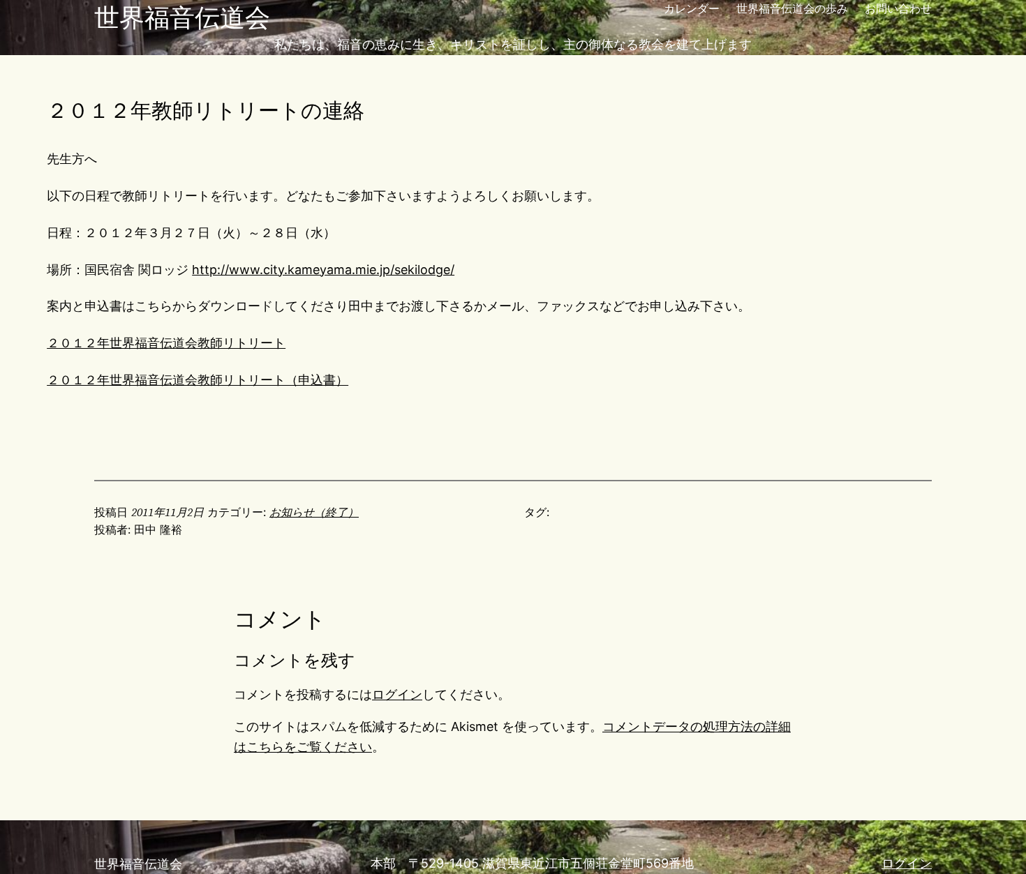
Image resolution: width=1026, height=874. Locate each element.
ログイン (397, 694)
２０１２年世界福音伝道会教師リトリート (166, 343)
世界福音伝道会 (182, 17)
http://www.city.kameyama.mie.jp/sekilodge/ (323, 269)
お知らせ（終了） (314, 512)
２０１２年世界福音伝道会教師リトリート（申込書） (197, 379)
